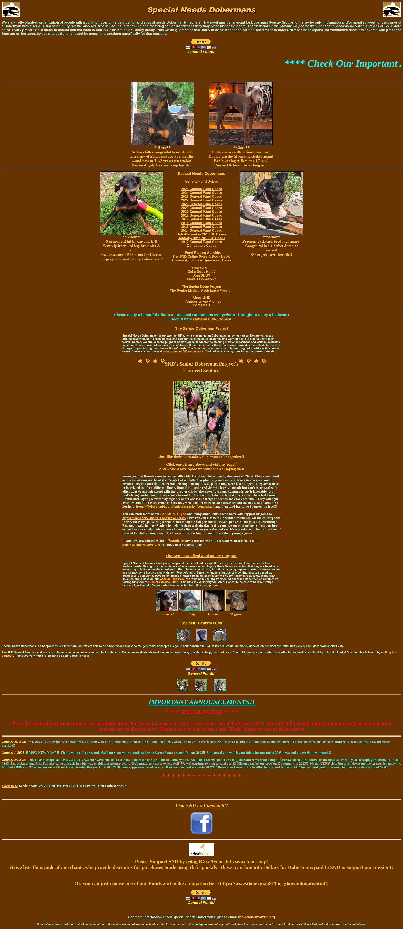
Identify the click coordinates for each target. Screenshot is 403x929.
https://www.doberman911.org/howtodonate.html (272, 883)
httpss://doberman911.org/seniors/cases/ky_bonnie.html (175, 506)
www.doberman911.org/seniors (183, 351)
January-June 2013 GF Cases (201, 238)
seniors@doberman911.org (141, 544)
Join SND (200, 275)
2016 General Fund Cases (201, 223)
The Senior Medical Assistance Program (201, 290)
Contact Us (202, 305)
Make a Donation (200, 279)
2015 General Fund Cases (201, 227)
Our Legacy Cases (201, 245)
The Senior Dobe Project (201, 287)
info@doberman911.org (256, 917)
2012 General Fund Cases (201, 242)
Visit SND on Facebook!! (201, 805)
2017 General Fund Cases (201, 219)
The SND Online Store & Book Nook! (202, 256)
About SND (201, 297)
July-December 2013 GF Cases (201, 234)
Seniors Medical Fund (164, 582)
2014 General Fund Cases (201, 230)
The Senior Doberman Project (201, 328)
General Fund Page (172, 578)
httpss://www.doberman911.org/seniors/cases (154, 518)
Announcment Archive (203, 301)
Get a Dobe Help (200, 271)
